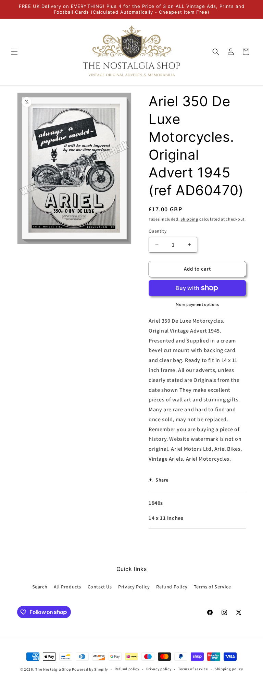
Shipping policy (229, 669)
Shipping (189, 219)
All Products (67, 587)
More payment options (197, 304)
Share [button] (161, 480)
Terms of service (193, 669)
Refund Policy (171, 587)
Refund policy (127, 669)
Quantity (157, 231)
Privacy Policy (134, 587)
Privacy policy (159, 669)
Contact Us (100, 587)
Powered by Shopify (90, 669)
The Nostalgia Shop (53, 669)
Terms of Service (212, 587)
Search (40, 587)
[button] (14, 51)
